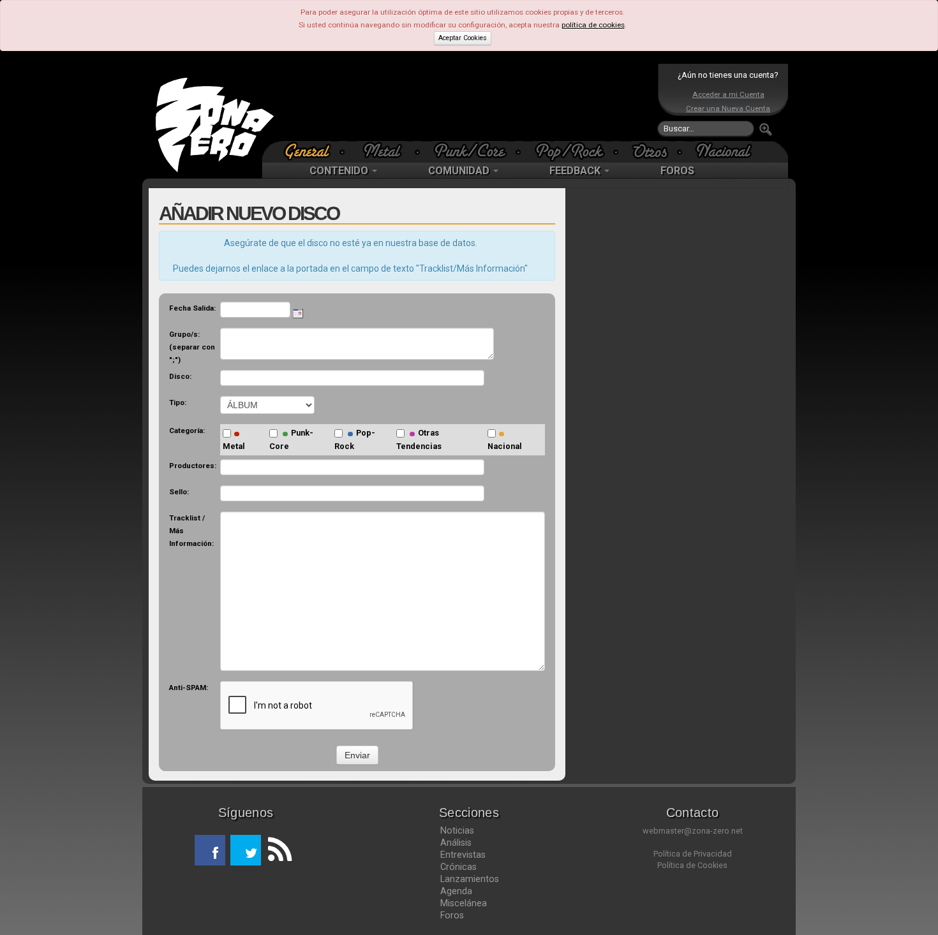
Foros (452, 915)
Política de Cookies (692, 865)
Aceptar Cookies (462, 38)
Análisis (456, 842)
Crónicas (458, 867)
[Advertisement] (466, 102)
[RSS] (276, 850)
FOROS (677, 171)
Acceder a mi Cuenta (728, 94)
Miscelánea (463, 903)
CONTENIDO (340, 171)
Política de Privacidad (692, 853)
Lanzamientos (469, 879)
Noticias (457, 830)
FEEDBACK (576, 171)
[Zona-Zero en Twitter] (245, 850)
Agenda (456, 891)
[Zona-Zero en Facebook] (210, 850)
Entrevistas (463, 855)
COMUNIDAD (460, 171)
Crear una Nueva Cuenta (728, 108)
